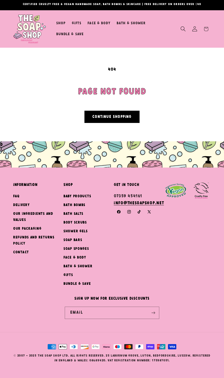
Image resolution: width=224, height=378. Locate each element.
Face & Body (74, 257)
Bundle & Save (77, 283)
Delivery (21, 205)
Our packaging (27, 228)
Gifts (68, 275)
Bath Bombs (74, 205)
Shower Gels (75, 231)
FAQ (16, 196)
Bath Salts (73, 213)
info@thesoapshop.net (139, 203)
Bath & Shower (77, 266)
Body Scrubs (75, 222)
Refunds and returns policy (33, 240)
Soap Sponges (76, 248)
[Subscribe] (153, 313)
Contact (21, 252)
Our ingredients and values (33, 217)
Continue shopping (111, 117)
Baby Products (77, 196)
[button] (183, 29)
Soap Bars (72, 240)
